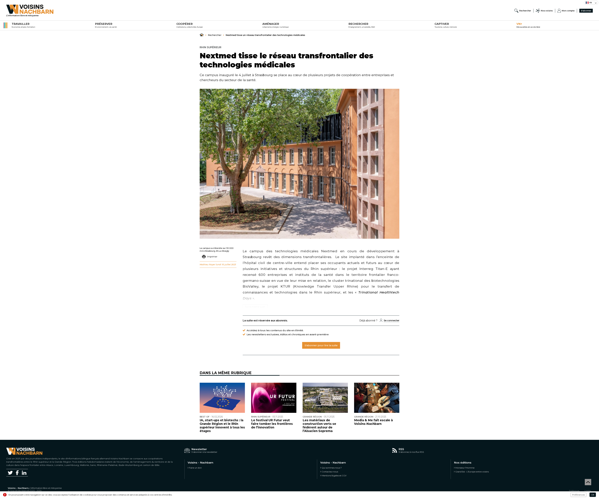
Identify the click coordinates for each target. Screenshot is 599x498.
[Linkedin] (24, 473)
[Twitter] (10, 473)
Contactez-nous (330, 471)
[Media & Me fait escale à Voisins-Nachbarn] (376, 398)
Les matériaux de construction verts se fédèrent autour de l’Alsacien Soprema (319, 425)
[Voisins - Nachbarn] (202, 35)
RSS (401, 449)
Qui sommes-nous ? (332, 467)
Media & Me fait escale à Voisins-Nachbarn (373, 422)
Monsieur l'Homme (465, 467)
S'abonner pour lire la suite (321, 345)
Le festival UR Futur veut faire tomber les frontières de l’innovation (272, 423)
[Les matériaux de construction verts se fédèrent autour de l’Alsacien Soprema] (325, 398)
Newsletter (199, 449)
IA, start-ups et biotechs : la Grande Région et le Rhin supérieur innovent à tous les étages (222, 425)
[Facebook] (17, 472)
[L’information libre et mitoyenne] (30, 9)
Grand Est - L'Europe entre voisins (472, 471)
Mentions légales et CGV (334, 475)
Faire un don (195, 467)
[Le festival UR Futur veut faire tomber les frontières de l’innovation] (273, 398)
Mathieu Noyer (207, 264)
